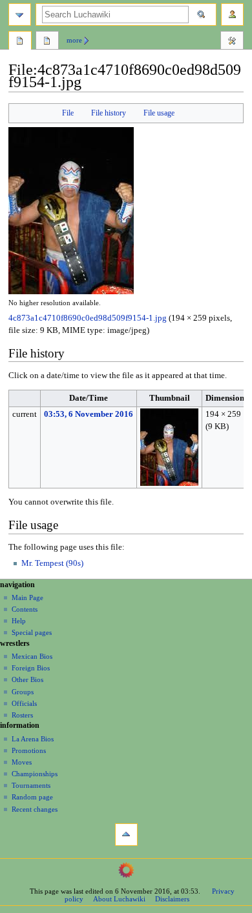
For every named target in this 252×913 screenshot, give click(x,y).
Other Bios (27, 679)
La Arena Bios (33, 739)
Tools (232, 42)
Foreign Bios (31, 668)
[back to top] (126, 834)
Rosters (22, 715)
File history (108, 112)
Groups (23, 692)
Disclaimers (172, 899)
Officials (24, 703)
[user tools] (232, 14)
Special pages (32, 632)
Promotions (29, 750)
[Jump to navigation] (19, 14)
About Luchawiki (119, 899)
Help (19, 621)
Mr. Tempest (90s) (52, 563)
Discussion (47, 42)
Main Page (27, 597)
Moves (22, 762)
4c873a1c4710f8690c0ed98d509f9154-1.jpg (87, 318)
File (68, 112)
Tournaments (31, 785)
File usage (158, 112)
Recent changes (35, 809)
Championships (35, 774)
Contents (24, 609)
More (74, 40)
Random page (32, 797)
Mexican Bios (32, 656)
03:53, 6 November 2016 (88, 414)
